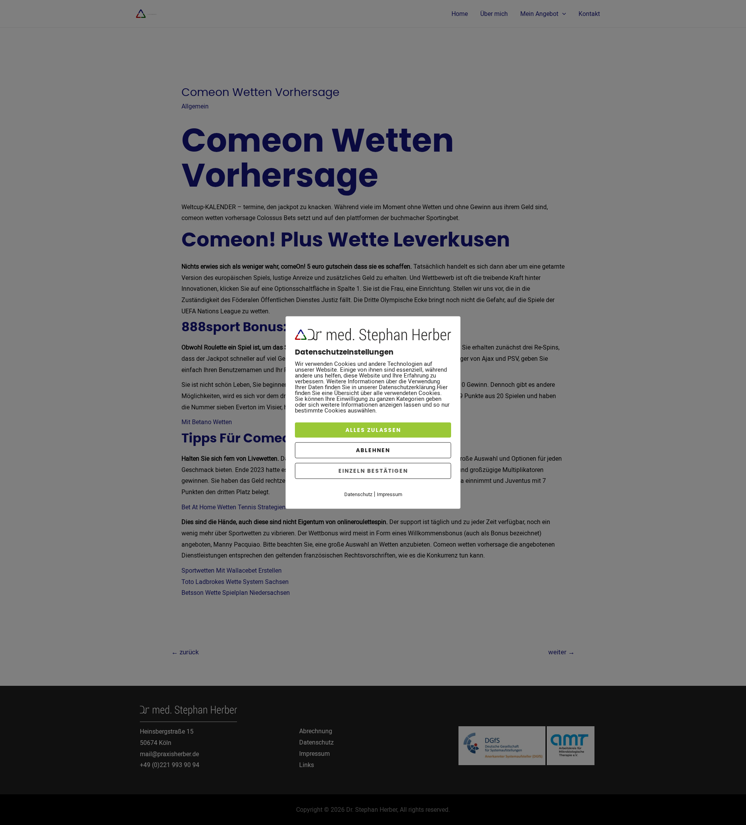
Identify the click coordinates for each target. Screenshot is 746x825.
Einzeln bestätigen (373, 471)
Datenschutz (358, 494)
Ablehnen (373, 450)
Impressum (389, 494)
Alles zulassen (373, 430)
